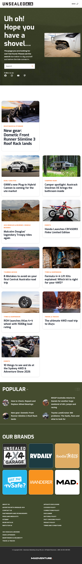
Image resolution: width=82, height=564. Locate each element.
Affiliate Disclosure (51, 504)
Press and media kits (10, 516)
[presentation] (20, 111)
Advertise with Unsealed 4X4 (13, 507)
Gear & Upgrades (8, 535)
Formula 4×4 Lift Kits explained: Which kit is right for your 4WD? (61, 279)
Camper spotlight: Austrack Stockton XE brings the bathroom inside (61, 188)
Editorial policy (50, 516)
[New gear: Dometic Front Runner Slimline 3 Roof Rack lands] (5, 416)
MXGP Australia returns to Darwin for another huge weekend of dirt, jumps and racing (63, 402)
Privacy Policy (49, 522)
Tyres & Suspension (53, 272)
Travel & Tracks (52, 317)
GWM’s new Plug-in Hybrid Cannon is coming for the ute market (20, 188)
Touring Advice (10, 272)
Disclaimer (48, 513)
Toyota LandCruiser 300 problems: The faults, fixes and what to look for (65, 416)
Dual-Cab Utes (10, 181)
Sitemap (5, 519)
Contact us (7, 510)
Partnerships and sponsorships (14, 513)
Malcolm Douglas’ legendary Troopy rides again (18, 235)
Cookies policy (49, 507)
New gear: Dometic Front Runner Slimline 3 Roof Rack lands (19, 137)
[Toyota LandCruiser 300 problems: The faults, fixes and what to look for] (46, 416)
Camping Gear (51, 181)
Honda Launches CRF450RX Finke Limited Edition (61, 231)
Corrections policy (51, 510)
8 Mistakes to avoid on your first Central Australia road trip (20, 279)
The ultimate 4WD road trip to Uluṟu (61, 322)
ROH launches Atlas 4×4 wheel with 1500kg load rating (18, 324)
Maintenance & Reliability (12, 538)
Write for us (7, 525)
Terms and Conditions (52, 525)
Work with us (7, 522)
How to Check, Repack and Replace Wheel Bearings (23, 402)
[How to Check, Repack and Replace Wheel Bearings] (5, 402)
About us (6, 504)
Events (48, 225)
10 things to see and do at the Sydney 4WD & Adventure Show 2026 (19, 368)
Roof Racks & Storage (13, 126)
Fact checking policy (52, 519)
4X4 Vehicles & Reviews (13, 225)
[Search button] (32, 66)
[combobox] (17, 66)
